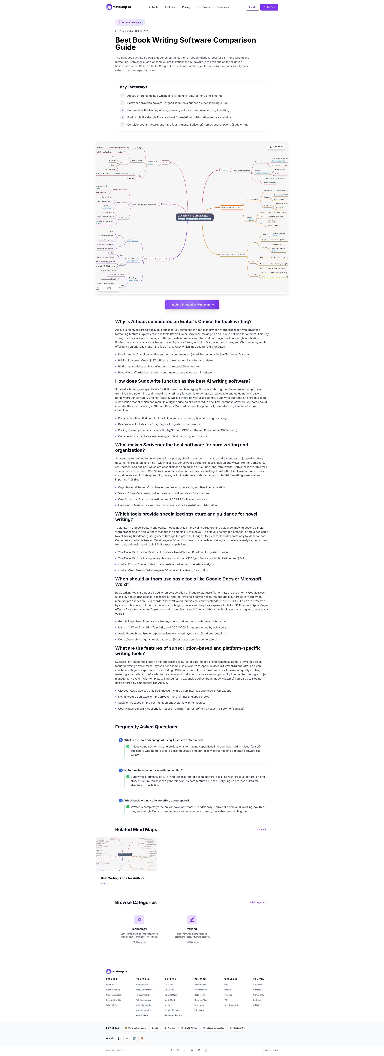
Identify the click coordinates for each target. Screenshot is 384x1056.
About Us (257, 984)
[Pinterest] (199, 1050)
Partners (257, 1000)
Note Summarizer (144, 1010)
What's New (111, 1005)
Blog (226, 984)
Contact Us (258, 989)
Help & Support (231, 1005)
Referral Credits (113, 1000)
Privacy (266, 1050)
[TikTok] (212, 1050)
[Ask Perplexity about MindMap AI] (134, 1038)
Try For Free (269, 7)
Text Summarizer (143, 995)
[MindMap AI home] (116, 971)
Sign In (252, 7)
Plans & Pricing (113, 989)
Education (199, 1010)
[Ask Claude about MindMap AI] (142, 1038)
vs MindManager (172, 1010)
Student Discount (114, 995)
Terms (275, 1050)
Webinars (228, 989)
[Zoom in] (115, 288)
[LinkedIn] (185, 1050)
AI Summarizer (142, 984)
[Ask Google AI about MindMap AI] (127, 1038)
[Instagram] (205, 1050)
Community (258, 995)
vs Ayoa (168, 1005)
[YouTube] (192, 1050)
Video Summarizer (144, 1005)
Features (170, 7)
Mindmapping (200, 984)
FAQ (226, 1000)
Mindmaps (229, 995)
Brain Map (199, 1005)
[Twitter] (178, 1050)
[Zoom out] (102, 288)
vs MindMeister (172, 995)
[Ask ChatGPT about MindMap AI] (119, 1038)
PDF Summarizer (143, 1000)
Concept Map (200, 1000)
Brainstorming (200, 989)
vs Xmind (169, 984)
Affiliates (257, 1005)
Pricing (186, 7)
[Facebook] (171, 1050)
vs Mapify (169, 989)
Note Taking (199, 995)
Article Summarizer (144, 989)
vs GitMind (170, 1000)
